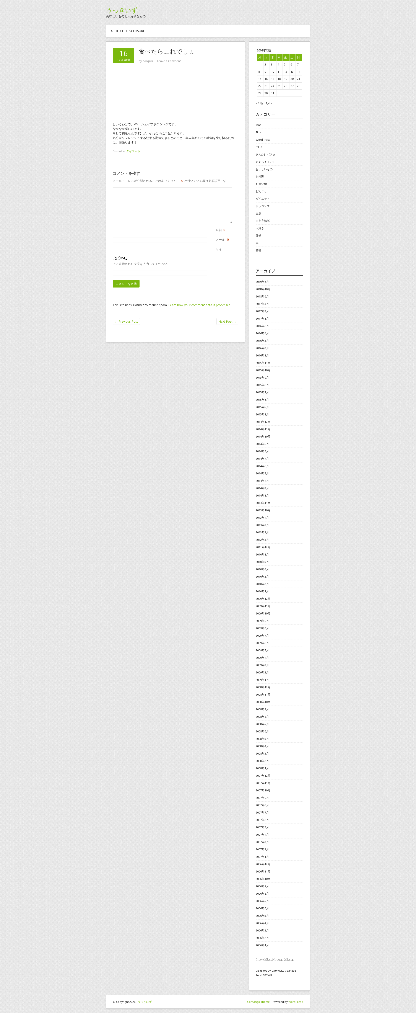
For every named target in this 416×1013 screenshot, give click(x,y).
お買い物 (261, 184)
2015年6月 (262, 400)
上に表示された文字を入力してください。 (141, 264)
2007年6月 (262, 820)
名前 (219, 230)
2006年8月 (262, 893)
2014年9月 (262, 444)
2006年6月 (262, 908)
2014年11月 (263, 429)
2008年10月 (263, 702)
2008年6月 (262, 731)
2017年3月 (262, 304)
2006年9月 (262, 886)
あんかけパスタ (265, 154)
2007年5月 (262, 827)
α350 (259, 147)
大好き (260, 228)
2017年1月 (262, 318)
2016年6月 (262, 326)
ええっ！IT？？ (265, 162)
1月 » (269, 103)
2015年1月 (262, 414)
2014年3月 (262, 488)
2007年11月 (263, 783)
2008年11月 (263, 694)
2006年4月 (262, 923)
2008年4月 (262, 746)
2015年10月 (263, 370)
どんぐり (261, 191)
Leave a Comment (169, 61)
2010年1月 (262, 591)
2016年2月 (262, 348)
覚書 (258, 250)
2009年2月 (262, 672)
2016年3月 (262, 341)
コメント (217, 189)
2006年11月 (263, 871)
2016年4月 (262, 333)
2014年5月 (262, 473)
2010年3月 (262, 576)
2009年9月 (262, 621)
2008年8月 (262, 717)
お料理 (260, 176)
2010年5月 (262, 562)
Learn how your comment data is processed (199, 305)
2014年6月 (262, 466)
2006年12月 (263, 864)
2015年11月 (263, 363)
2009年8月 (262, 628)
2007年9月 (262, 798)
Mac (258, 125)
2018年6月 (262, 296)
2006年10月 (263, 879)
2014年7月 (262, 459)
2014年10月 (263, 436)
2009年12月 (263, 599)
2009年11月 (263, 606)
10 (272, 72)
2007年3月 (262, 842)
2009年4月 (262, 658)
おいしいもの (264, 169)
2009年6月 (262, 643)
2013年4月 (262, 518)
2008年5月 (262, 739)
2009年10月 (263, 613)
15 (259, 79)
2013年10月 (263, 510)
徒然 (258, 235)
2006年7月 (262, 901)
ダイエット (133, 151)
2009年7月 (262, 635)
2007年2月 (262, 849)
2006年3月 (262, 930)
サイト (220, 249)
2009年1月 (262, 680)
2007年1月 (262, 857)
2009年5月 (262, 650)
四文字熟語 (263, 221)
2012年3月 (262, 540)
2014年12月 (263, 422)
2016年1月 (262, 355)
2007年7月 (262, 812)
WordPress (263, 140)
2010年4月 (262, 569)
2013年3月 (262, 525)
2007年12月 (263, 776)
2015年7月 (262, 392)
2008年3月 (262, 753)
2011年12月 (263, 547)
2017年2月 (262, 311)
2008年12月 (263, 687)
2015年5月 (262, 407)
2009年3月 (262, 665)
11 (279, 72)
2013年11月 (263, 503)
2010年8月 (262, 554)
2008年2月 (262, 761)
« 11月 (260, 103)
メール (220, 239)
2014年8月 (262, 451)
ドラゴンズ (263, 206)
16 (266, 79)
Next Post (227, 321)
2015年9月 (262, 377)
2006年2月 (262, 938)
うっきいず (122, 10)
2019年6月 (262, 282)
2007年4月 (262, 835)
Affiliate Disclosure (128, 31)
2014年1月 (262, 495)
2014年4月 (262, 481)
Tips (258, 132)
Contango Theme (258, 1002)
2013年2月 (262, 532)
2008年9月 (262, 709)
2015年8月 (262, 385)
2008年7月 (262, 724)
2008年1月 (262, 768)
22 (259, 86)
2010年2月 (262, 584)
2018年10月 (263, 289)
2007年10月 (263, 790)
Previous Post (126, 321)
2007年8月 (262, 805)
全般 (258, 213)
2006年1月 (262, 945)
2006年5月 (262, 916)
